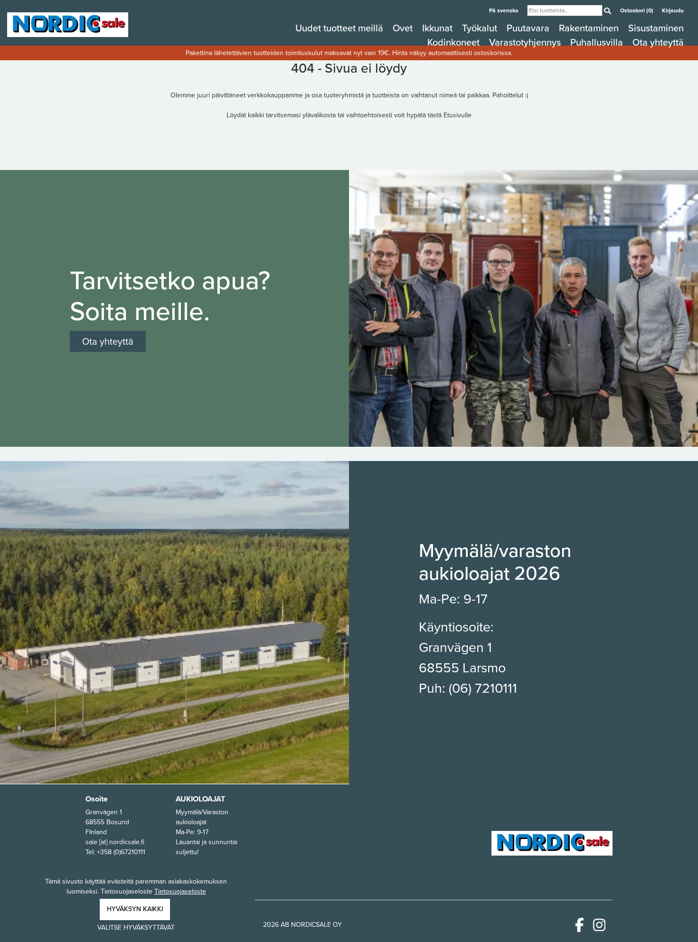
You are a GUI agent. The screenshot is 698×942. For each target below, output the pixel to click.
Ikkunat (438, 28)
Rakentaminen (590, 28)
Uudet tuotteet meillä (340, 28)
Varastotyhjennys (526, 42)
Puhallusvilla (597, 42)
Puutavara (529, 28)
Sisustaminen (656, 28)
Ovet (404, 28)
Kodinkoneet (454, 42)
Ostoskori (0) (637, 10)
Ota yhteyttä (658, 42)
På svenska (504, 10)
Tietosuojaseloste (180, 891)
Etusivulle (457, 115)
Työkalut (481, 28)
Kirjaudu (673, 10)
